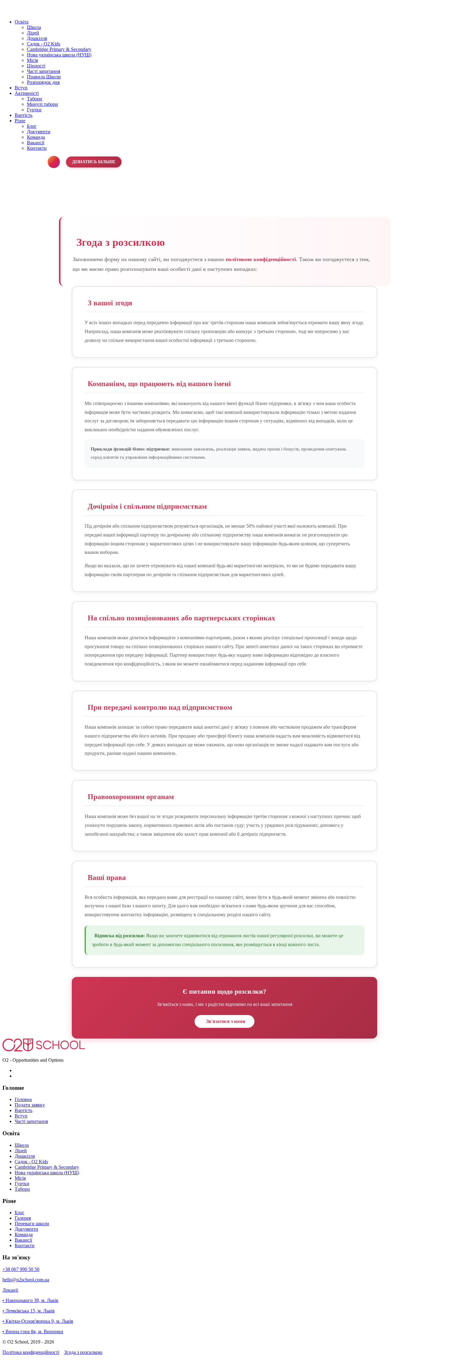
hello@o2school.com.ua (25, 1279)
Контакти (37, 148)
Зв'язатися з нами (225, 1021)
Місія (32, 60)
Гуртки (34, 109)
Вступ (21, 87)
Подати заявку (30, 1104)
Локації (10, 1290)
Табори (34, 98)
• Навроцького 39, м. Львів (30, 1300)
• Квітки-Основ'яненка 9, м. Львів (37, 1321)
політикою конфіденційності (261, 259)
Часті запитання (43, 71)
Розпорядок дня (43, 82)
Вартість (23, 115)
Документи (38, 131)
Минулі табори (42, 104)
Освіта (21, 21)
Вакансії (35, 142)
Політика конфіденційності (30, 1352)
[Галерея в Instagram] (54, 162)
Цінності (36, 65)
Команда (36, 137)
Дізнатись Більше (93, 162)
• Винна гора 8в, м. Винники (32, 1331)
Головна (23, 1099)
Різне (20, 120)
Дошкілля (37, 38)
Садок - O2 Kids (43, 43)
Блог (32, 126)
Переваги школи (32, 1223)
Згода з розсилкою (83, 1352)
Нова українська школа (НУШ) (59, 54)
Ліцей (33, 32)
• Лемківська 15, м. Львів (28, 1310)
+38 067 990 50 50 (20, 1269)
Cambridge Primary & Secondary (59, 49)
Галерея (23, 1218)
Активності (27, 93)
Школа (34, 27)
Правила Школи (44, 76)
